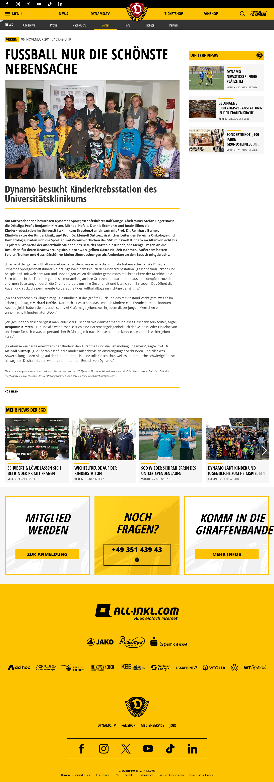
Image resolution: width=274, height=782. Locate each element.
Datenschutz (146, 775)
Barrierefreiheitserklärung (76, 775)
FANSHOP (128, 725)
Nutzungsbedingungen (171, 775)
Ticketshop (173, 13)
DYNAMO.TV (100, 13)
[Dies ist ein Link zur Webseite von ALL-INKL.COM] (137, 612)
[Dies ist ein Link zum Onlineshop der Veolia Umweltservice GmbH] (214, 667)
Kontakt (129, 775)
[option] (37, 450)
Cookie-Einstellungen (201, 775)
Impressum (102, 775)
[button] (242, 13)
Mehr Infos (226, 554)
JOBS (173, 725)
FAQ (117, 775)
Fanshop (210, 13)
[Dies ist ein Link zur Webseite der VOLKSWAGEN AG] (234, 667)
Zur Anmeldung (47, 554)
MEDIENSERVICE (152, 725)
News (63, 13)
